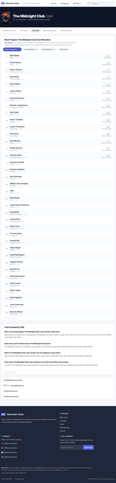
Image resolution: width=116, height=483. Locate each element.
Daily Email (64, 417)
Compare (63, 421)
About (62, 424)
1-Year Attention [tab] (31, 49)
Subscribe (88, 447)
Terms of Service (6, 479)
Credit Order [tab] (63, 49)
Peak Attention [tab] (48, 49)
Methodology (64, 427)
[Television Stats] (10, 3)
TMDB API (22, 473)
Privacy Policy (19, 479)
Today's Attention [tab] (12, 49)
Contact (63, 431)
